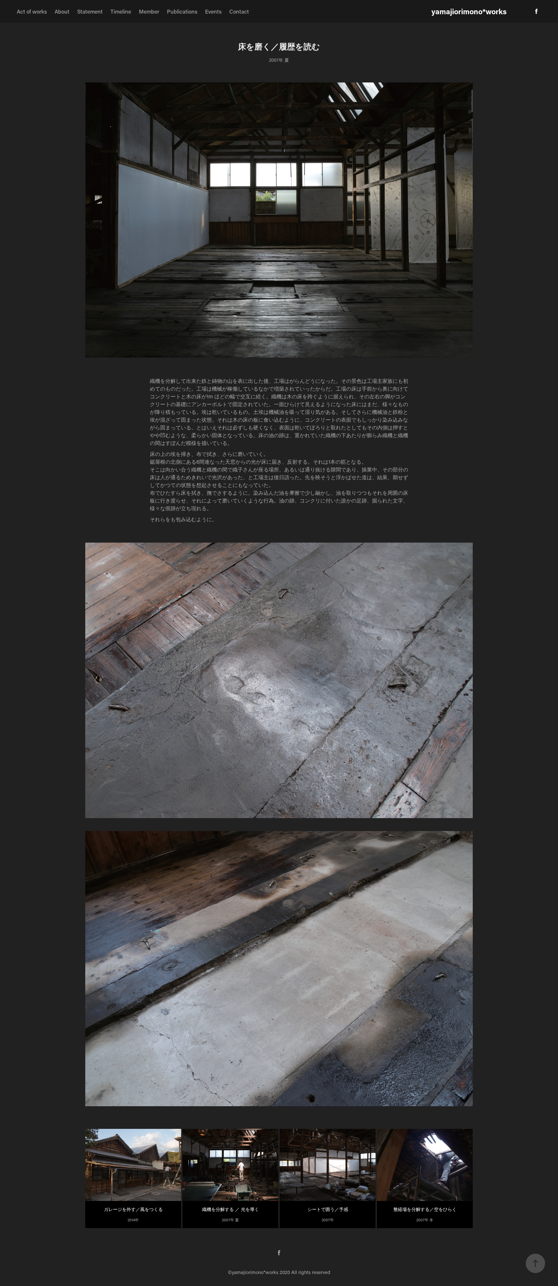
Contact (239, 11)
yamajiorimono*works (469, 11)
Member (149, 11)
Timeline (120, 11)
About (62, 11)
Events (213, 11)
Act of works (32, 11)
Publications (182, 11)
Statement (90, 11)
